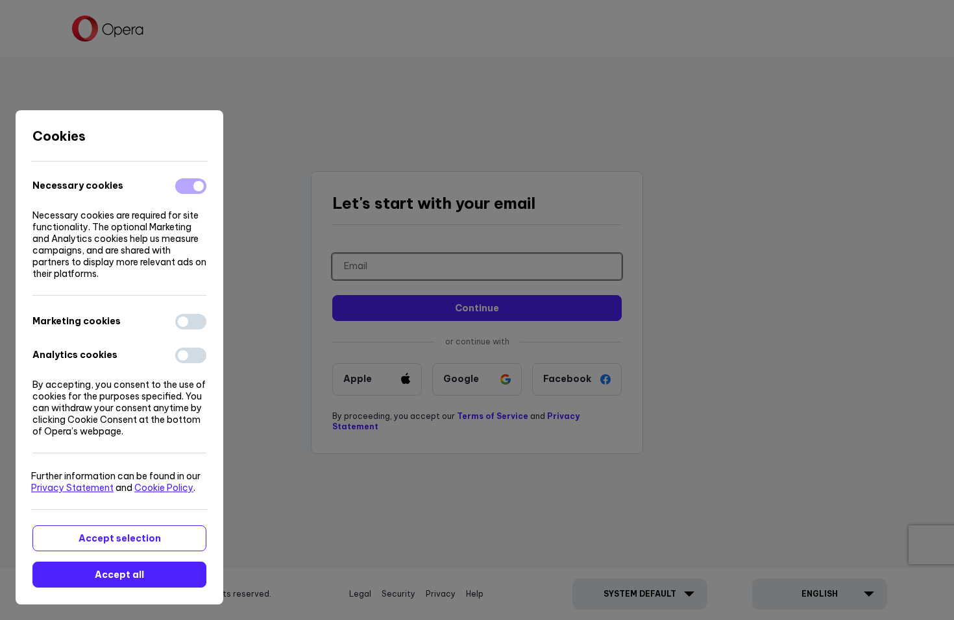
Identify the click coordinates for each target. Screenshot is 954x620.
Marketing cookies (76, 321)
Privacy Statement (72, 488)
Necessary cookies (77, 185)
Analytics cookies (74, 355)
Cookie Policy (163, 488)
